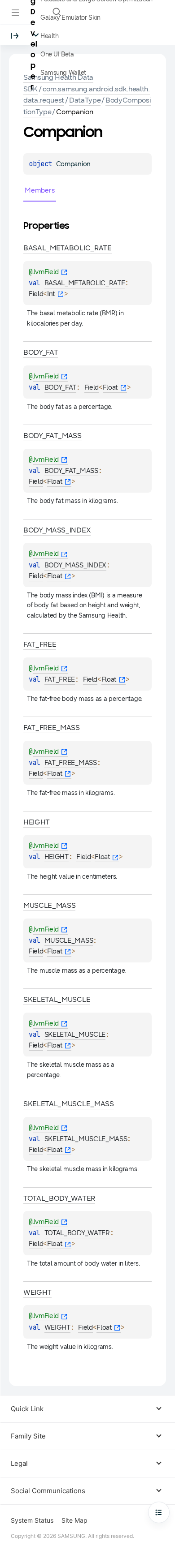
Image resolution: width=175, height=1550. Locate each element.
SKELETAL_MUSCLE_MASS (85, 1139)
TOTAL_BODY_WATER (77, 1233)
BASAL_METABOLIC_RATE (84, 283)
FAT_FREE (59, 679)
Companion (73, 164)
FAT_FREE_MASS (70, 763)
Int (51, 294)
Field (36, 294)
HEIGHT (56, 857)
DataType (85, 100)
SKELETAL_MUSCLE (74, 1034)
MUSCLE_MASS (68, 940)
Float (110, 387)
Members (40, 190)
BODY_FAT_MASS (71, 471)
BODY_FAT (60, 387)
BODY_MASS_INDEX (75, 565)
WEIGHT (57, 1327)
